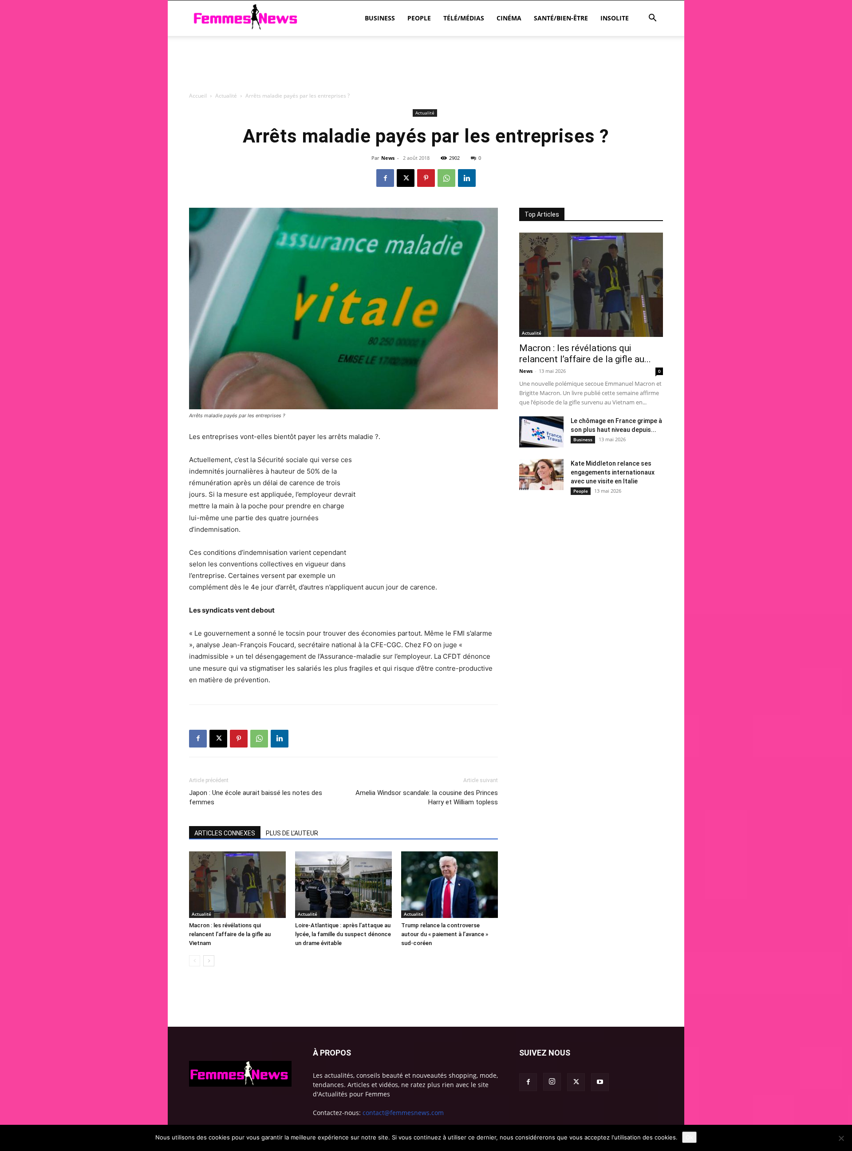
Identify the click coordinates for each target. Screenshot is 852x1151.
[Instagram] (552, 1082)
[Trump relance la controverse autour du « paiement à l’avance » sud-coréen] (449, 884)
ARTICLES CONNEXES (224, 833)
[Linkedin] (467, 178)
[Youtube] (600, 1082)
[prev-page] (194, 960)
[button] (652, 19)
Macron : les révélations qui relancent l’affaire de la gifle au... (585, 353)
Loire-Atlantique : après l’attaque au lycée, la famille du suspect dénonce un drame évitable (343, 934)
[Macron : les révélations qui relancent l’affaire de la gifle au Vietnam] (237, 884)
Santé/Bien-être (561, 18)
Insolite (614, 18)
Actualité (201, 914)
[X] (405, 178)
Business (380, 18)
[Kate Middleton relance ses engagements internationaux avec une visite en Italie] (541, 474)
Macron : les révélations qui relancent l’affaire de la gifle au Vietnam (230, 934)
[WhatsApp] (446, 178)
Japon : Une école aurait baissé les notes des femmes (255, 797)
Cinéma (509, 18)
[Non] (840, 1138)
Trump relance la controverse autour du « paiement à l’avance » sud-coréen (444, 934)
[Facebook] (385, 178)
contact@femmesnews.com (403, 1112)
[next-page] (208, 960)
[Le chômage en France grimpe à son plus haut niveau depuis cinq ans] (541, 431)
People (419, 18)
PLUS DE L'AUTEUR (292, 833)
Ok (689, 1137)
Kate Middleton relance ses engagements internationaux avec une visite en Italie (613, 472)
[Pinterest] (426, 178)
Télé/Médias (463, 18)
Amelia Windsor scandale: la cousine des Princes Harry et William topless (426, 797)
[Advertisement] (426, 113)
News (525, 371)
